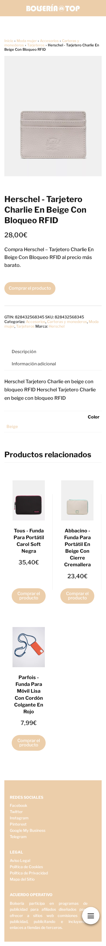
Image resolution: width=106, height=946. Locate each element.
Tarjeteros (36, 45)
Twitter (16, 811)
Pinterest (18, 824)
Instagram (19, 818)
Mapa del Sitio (22, 879)
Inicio (8, 41)
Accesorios (49, 41)
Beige (12, 426)
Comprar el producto (30, 288)
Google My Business (27, 830)
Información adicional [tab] (34, 363)
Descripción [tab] (24, 351)
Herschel (56, 326)
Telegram (18, 836)
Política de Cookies (26, 866)
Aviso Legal (20, 860)
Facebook (18, 805)
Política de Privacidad (29, 873)
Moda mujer (27, 41)
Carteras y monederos (67, 321)
